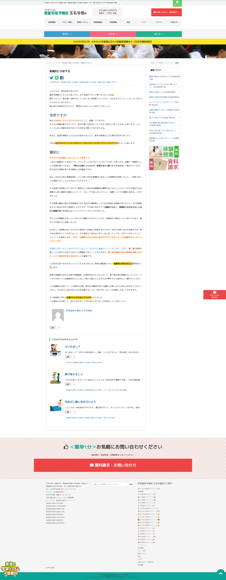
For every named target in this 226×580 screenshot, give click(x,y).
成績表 (108, 82)
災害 (116, 390)
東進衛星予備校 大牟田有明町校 (56, 506)
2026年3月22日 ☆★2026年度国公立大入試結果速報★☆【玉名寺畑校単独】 (113, 41)
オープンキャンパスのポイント (161, 102)
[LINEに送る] (57, 78)
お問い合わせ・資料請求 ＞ (167, 12)
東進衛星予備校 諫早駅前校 (54, 515)
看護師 (125, 390)
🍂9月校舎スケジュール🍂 (146, 542)
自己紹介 (99, 362)
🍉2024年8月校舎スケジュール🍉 (148, 514)
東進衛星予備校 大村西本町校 (55, 517)
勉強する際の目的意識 (158, 97)
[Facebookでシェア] (62, 78)
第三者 (113, 82)
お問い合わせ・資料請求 (145, 562)
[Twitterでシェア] (52, 78)
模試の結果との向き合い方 (159, 76)
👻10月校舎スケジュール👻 (147, 494)
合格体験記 (97, 22)
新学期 (93, 362)
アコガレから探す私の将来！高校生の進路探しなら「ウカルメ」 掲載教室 (113, 574)
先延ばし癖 (106, 418)
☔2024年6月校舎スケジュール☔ (148, 489)
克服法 (113, 418)
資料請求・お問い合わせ (115, 465)
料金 (128, 22)
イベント (158, 22)
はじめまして (72, 346)
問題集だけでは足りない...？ (160, 138)
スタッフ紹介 (67, 22)
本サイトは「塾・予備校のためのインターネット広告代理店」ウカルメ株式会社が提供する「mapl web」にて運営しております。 (113, 577)
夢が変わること (74, 374)
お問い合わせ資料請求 (214, 296)
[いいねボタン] (52, 327)
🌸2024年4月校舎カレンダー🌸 (148, 508)
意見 (104, 82)
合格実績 (113, 22)
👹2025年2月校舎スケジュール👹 (148, 520)
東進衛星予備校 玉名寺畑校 (70, 63)
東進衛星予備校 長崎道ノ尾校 (55, 512)
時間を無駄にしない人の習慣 (160, 110)
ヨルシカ (106, 390)
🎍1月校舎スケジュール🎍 (146, 506)
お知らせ (174, 22)
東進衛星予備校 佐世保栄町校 (55, 523)
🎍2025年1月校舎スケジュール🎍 (148, 517)
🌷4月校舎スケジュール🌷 (146, 531)
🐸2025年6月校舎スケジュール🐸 (148, 523)
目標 (120, 390)
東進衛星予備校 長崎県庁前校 (55, 509)
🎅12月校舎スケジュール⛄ (147, 503)
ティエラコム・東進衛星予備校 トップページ (60, 500)
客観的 (100, 82)
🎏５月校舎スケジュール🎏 (146, 537)
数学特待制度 (50, 568)
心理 (113, 390)
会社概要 (140, 565)
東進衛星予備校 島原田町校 (54, 520)
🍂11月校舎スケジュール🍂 (147, 497)
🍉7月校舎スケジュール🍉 (146, 539)
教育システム (82, 22)
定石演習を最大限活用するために (162, 123)
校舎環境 (51, 22)
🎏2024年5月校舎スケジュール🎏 (148, 511)
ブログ (143, 22)
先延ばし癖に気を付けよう (80, 402)
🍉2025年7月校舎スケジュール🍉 (148, 525)
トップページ (50, 63)
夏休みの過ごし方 (156, 92)
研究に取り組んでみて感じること (162, 130)
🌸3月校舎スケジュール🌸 (146, 528)
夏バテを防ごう (155, 117)
